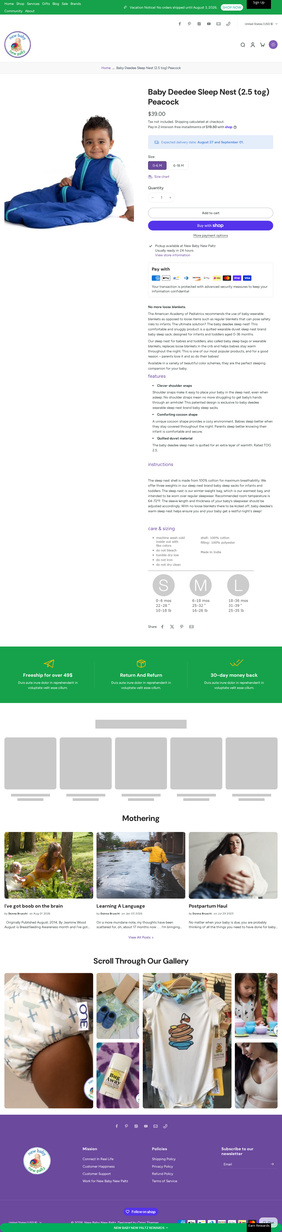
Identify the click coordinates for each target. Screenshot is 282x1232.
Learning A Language (120, 906)
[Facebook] (180, 24)
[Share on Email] (191, 627)
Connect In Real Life (98, 1159)
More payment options (210, 235)
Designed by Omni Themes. (138, 1223)
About (30, 11)
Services (33, 4)
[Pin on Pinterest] (182, 627)
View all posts (139, 937)
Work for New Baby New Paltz (105, 1181)
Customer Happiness (99, 1166)
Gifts (46, 4)
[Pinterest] (189, 24)
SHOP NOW (232, 7)
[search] (243, 44)
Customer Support (97, 1174)
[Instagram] (199, 24)
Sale (65, 4)
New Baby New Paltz (100, 1223)
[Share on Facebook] (162, 627)
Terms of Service (164, 1181)
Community (13, 11)
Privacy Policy (162, 1166)
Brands (75, 4)
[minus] (152, 197)
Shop (20, 4)
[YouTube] (209, 24)
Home (9, 4)
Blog (55, 4)
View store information (172, 255)
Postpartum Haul (208, 906)
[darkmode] (273, 44)
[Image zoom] (69, 173)
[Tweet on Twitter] (172, 627)
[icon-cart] (262, 44)
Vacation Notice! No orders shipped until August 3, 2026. (174, 7)
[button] (141, 1227)
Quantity (156, 187)
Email (228, 1164)
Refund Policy (162, 1174)
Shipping (182, 122)
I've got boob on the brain (33, 906)
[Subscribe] (272, 1164)
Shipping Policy (164, 1159)
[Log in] (252, 44)
